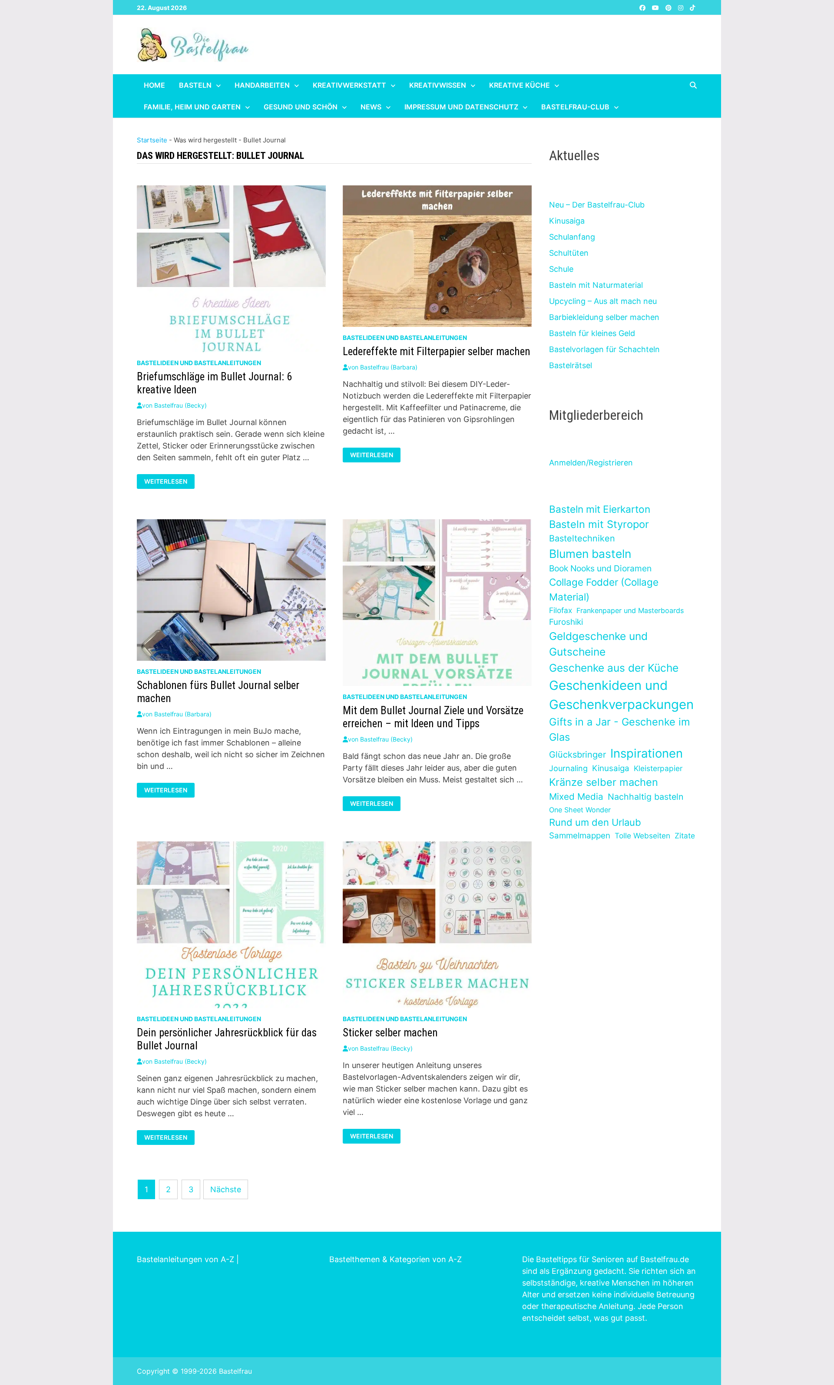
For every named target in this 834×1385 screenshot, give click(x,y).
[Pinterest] (669, 7)
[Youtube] (656, 7)
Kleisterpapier (658, 768)
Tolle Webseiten (642, 835)
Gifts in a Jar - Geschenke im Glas (619, 729)
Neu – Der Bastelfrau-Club (597, 204)
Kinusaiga (567, 220)
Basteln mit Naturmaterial (596, 285)
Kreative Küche (519, 85)
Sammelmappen (579, 836)
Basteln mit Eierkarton (599, 509)
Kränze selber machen (603, 782)
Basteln (195, 85)
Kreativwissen (437, 85)
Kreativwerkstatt (349, 85)
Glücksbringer (577, 754)
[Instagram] (682, 7)
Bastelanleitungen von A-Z (185, 1259)
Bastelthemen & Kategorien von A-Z (395, 1259)
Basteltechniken (582, 538)
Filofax (560, 610)
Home (154, 85)
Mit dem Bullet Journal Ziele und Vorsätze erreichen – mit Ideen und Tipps (433, 717)
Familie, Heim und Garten (192, 106)
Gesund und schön (301, 106)
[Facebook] (643, 7)
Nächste (225, 1189)
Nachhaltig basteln (645, 796)
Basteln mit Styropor (599, 524)
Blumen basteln (590, 554)
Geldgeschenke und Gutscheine (598, 644)
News (371, 106)
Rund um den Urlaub (595, 822)
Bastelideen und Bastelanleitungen (199, 362)
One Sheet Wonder (580, 809)
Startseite (152, 140)
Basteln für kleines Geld (592, 333)
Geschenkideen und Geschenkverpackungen (621, 695)
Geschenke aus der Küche (613, 667)
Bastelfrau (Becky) (180, 405)
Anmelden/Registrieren (591, 462)
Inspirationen (646, 753)
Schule (561, 269)
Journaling (568, 768)
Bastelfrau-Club (575, 106)
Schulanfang (572, 236)
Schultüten (569, 252)
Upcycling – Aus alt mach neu (603, 301)
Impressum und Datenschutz (461, 106)
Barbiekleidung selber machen (604, 317)
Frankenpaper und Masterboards (630, 610)
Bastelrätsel (570, 365)
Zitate (685, 835)
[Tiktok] (692, 7)
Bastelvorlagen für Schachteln (604, 349)
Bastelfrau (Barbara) (388, 367)
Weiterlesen (169, 481)
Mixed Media (576, 796)
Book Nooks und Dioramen (600, 568)
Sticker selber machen (390, 1032)
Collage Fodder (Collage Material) (604, 589)
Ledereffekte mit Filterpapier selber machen (436, 351)
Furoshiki (566, 622)
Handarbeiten (262, 85)
